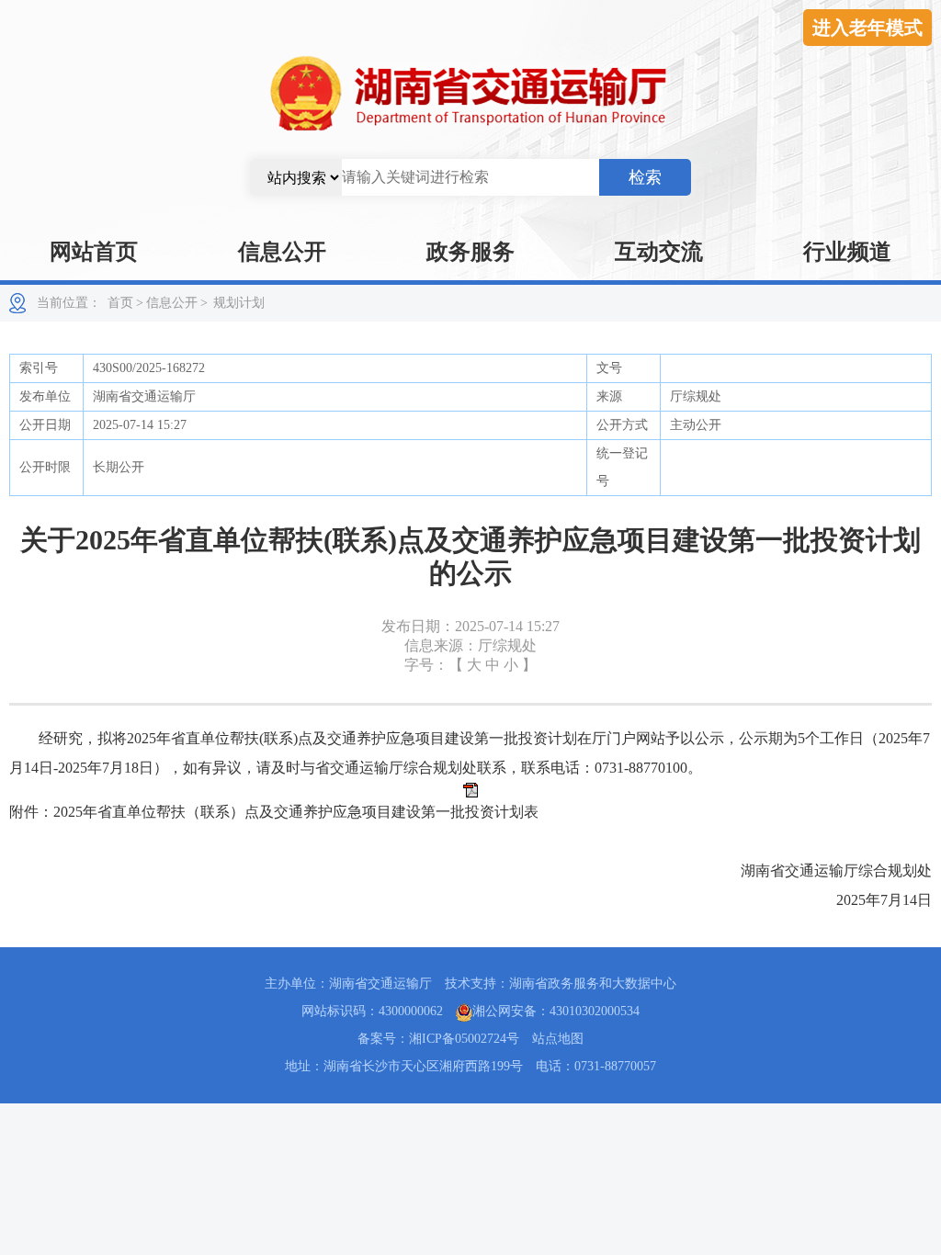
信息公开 (282, 252)
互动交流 (659, 252)
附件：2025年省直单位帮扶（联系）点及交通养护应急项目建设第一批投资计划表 (274, 812)
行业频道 (847, 252)
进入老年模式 (867, 27)
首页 (120, 303)
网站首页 (94, 252)
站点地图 (558, 1039)
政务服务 (470, 252)
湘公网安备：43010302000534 (556, 1011)
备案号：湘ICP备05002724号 (438, 1039)
